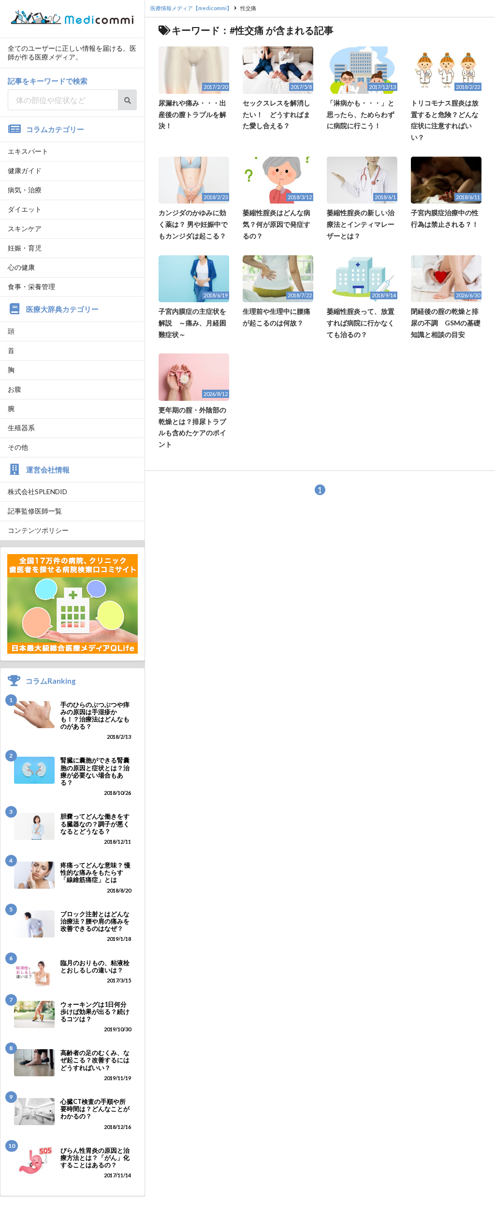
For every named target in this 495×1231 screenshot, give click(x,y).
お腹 (14, 389)
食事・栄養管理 (31, 286)
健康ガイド (25, 170)
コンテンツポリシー (38, 530)
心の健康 (21, 267)
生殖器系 (21, 428)
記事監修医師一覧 (35, 511)
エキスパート (28, 151)
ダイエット (25, 209)
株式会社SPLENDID (37, 491)
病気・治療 (25, 190)
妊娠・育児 (25, 248)
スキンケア (25, 228)
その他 (18, 447)
